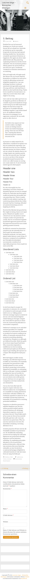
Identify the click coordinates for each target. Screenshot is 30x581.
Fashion (7, 457)
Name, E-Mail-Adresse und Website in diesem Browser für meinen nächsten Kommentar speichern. (14, 532)
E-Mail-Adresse (8, 515)
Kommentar (7, 489)
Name (5, 509)
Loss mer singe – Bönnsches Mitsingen (9, 5)
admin (16, 41)
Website (5, 522)
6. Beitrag (4, 468)
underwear (20, 457)
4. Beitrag (25, 468)
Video (11, 457)
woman (9, 459)
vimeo (5, 459)
